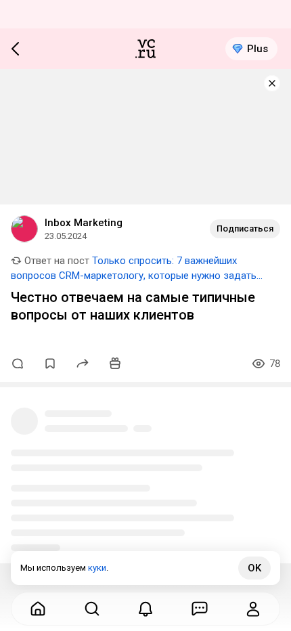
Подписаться (245, 228)
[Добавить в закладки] (50, 363)
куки (97, 568)
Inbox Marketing (83, 223)
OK (254, 568)
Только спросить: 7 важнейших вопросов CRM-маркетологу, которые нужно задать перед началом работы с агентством (133, 276)
